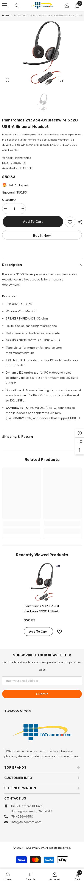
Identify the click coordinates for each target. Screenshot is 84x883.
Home (5, 15)
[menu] (4, 5)
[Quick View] (58, 566)
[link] (21, 523)
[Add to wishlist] (70, 222)
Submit (42, 694)
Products (19, 15)
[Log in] (67, 5)
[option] (42, 53)
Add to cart (31, 221)
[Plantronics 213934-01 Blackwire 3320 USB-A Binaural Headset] (42, 582)
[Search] (17, 5)
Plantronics (23, 158)
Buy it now (42, 235)
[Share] (78, 222)
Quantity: (9, 200)
